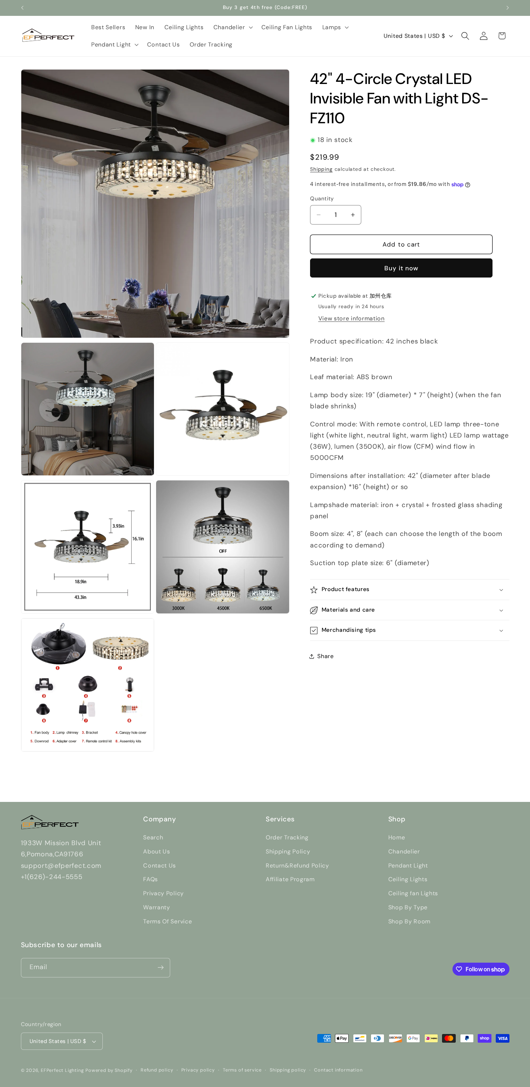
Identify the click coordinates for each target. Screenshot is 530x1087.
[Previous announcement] (22, 8)
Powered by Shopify (109, 1070)
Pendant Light (408, 865)
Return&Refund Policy (297, 865)
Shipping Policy (288, 851)
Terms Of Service (167, 921)
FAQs (150, 879)
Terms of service (242, 1070)
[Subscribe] (160, 967)
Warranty (156, 907)
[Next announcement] (508, 8)
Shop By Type (408, 907)
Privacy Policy (163, 893)
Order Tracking (287, 837)
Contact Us (159, 865)
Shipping (321, 169)
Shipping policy (288, 1070)
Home (396, 837)
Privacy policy (198, 1070)
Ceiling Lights (408, 879)
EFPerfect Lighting (62, 1070)
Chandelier (404, 851)
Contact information (338, 1070)
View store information (351, 319)
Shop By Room (409, 921)
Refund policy (157, 1070)
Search (153, 837)
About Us (156, 851)
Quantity (322, 198)
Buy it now (401, 268)
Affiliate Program (290, 879)
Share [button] (325, 656)
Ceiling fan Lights (413, 893)
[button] (232, 27)
